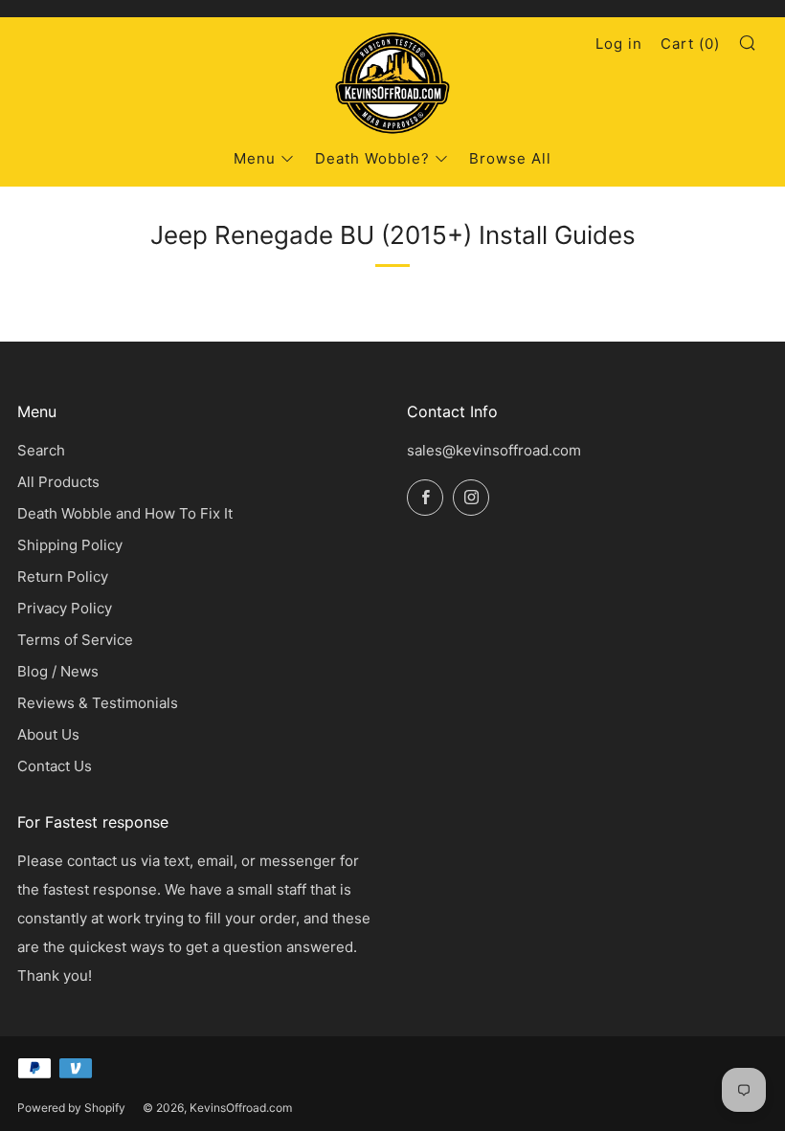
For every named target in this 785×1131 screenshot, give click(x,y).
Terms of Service (75, 640)
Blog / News (58, 671)
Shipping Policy (70, 545)
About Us (48, 734)
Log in (618, 43)
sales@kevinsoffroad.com (494, 450)
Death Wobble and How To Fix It (125, 513)
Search (41, 450)
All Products (58, 482)
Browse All (510, 158)
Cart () (690, 43)
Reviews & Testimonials (97, 703)
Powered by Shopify (71, 1107)
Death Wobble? (372, 158)
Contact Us (54, 766)
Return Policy (62, 576)
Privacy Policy (64, 608)
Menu (255, 158)
